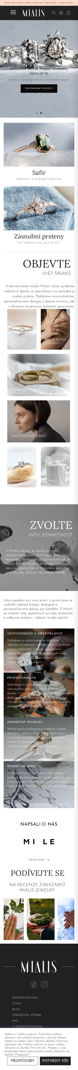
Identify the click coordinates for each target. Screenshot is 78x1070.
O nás (16, 1003)
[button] (37, 113)
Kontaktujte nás (25, 998)
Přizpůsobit (23, 1061)
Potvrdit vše (55, 1061)
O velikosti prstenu (27, 1026)
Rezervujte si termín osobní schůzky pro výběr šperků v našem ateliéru (39, 3)
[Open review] (31, 919)
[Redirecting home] (33, 12)
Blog (16, 1009)
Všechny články (36, 859)
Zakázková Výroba (26, 1015)
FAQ (15, 1021)
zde (19, 1044)
